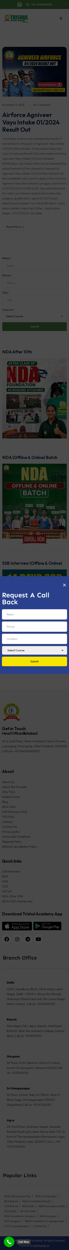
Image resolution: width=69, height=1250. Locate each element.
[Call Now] (9, 1242)
